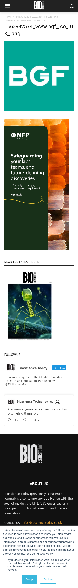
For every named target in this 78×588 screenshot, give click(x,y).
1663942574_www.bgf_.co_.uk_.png (37, 16)
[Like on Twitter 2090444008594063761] (26, 420)
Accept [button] (30, 579)
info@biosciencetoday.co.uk (41, 522)
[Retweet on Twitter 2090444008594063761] (18, 420)
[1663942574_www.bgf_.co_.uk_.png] (39, 109)
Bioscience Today (29, 401)
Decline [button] (48, 579)
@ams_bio (31, 413)
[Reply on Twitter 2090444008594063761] (10, 420)
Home (8, 16)
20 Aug (49, 401)
